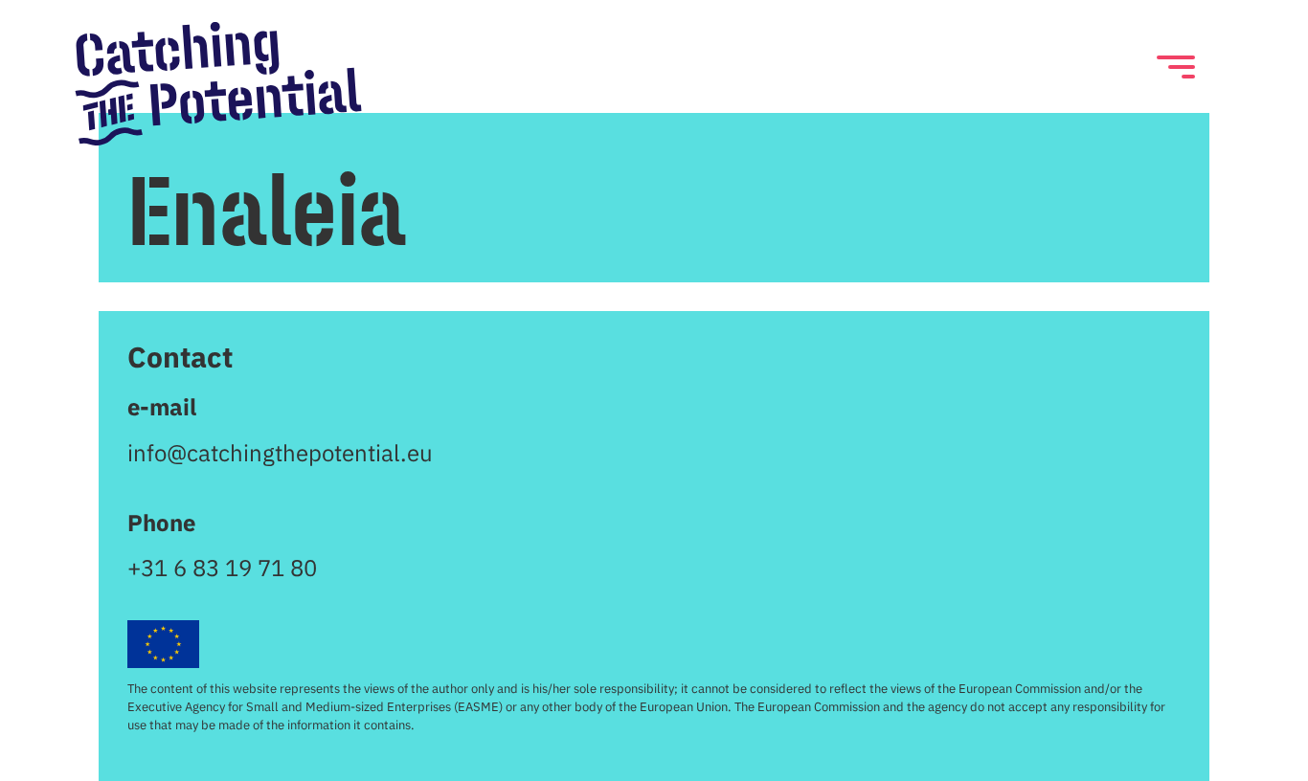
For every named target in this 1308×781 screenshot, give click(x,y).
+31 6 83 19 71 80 (222, 567)
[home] (218, 83)
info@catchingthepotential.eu (280, 452)
